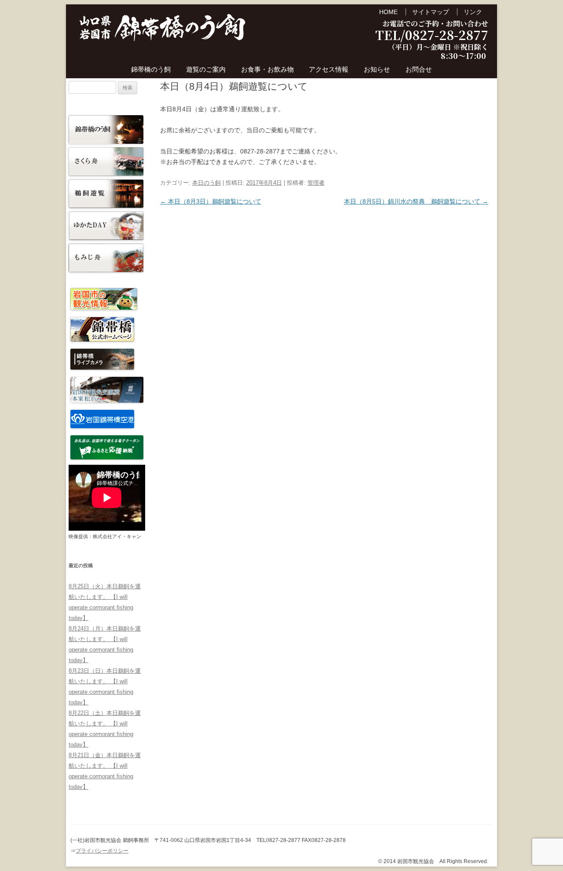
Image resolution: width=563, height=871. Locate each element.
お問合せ (419, 69)
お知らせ (377, 69)
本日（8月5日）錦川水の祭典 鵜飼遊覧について (416, 201)
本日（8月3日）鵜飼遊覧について (210, 201)
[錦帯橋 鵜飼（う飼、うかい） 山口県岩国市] (163, 30)
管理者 (316, 182)
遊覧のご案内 (206, 69)
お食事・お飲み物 (267, 69)
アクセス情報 (328, 69)
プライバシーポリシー (102, 851)
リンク (473, 11)
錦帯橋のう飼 (151, 69)
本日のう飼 (206, 182)
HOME (388, 11)
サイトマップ (430, 11)
